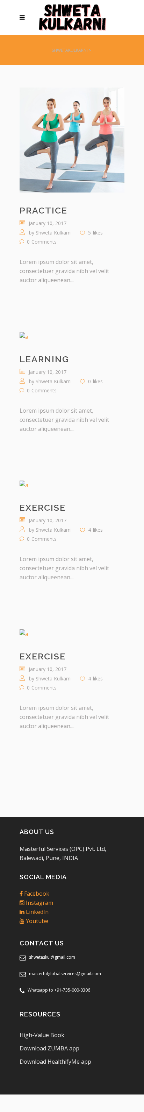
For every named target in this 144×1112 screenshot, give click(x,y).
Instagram (38, 903)
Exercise (43, 507)
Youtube (36, 921)
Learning (44, 359)
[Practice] (72, 140)
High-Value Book (42, 1035)
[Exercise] (72, 485)
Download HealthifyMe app (55, 1061)
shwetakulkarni (70, 50)
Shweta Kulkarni (54, 232)
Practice (43, 210)
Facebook (36, 893)
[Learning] (72, 336)
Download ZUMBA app (49, 1048)
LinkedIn (36, 912)
